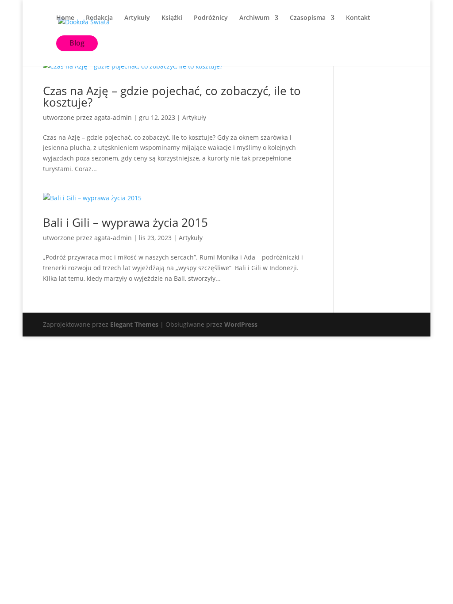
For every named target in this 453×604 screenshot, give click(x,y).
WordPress (240, 324)
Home (65, 18)
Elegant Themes (134, 324)
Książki (171, 18)
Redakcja (99, 18)
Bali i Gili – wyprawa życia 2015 (125, 222)
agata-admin (113, 117)
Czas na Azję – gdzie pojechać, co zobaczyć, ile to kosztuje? (172, 96)
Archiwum (254, 18)
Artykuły (137, 18)
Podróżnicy (211, 18)
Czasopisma (308, 18)
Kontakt (358, 18)
